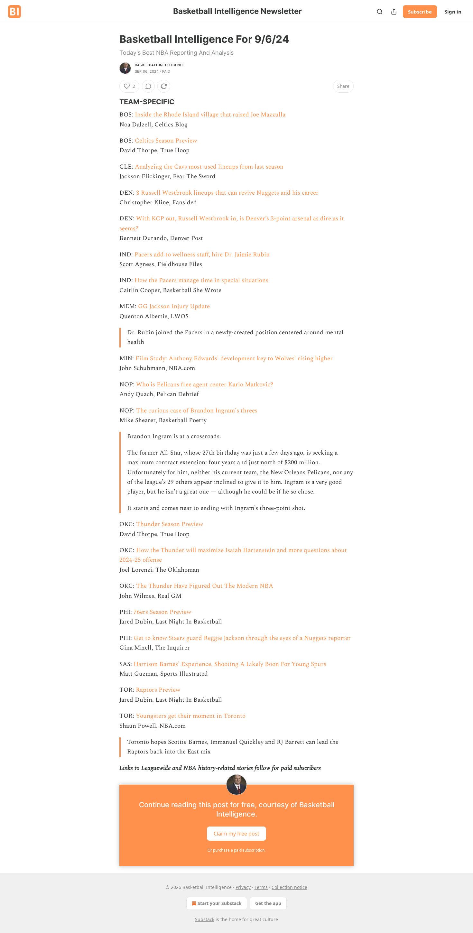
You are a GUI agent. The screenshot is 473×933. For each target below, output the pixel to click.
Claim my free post (236, 833)
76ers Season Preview (162, 612)
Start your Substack (220, 903)
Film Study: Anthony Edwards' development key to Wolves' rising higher (234, 358)
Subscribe (420, 11)
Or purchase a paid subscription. (236, 850)
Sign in (453, 11)
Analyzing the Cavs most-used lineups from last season (209, 166)
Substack (204, 919)
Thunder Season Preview (169, 524)
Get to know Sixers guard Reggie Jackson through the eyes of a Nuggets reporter (242, 638)
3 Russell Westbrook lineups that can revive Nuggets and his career (227, 193)
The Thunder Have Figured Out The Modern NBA (204, 586)
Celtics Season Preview (166, 140)
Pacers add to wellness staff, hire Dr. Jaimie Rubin (202, 254)
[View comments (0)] (148, 86)
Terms (261, 887)
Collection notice (289, 887)
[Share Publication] (393, 11)
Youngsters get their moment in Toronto (191, 716)
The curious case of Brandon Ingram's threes (196, 410)
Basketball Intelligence (160, 65)
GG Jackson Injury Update (174, 306)
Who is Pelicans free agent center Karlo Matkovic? (204, 384)
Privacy (243, 887)
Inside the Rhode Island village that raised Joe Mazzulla (210, 114)
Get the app (268, 903)
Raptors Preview (158, 690)
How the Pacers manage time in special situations (201, 280)
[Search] (379, 11)
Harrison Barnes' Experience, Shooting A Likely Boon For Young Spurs (230, 664)
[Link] (110, 102)
